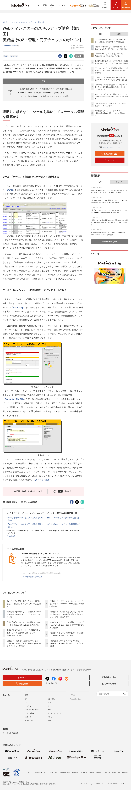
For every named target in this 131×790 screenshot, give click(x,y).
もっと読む (11, 535)
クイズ (50, 706)
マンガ (50, 702)
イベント (61, 5)
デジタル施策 (29, 713)
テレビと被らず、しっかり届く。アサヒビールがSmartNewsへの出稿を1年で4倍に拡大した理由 (67, 625)
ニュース (35, 5)
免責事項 (75, 772)
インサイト (29, 706)
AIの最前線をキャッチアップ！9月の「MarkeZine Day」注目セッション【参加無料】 (66, 643)
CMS (5, 56)
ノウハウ (14, 56)
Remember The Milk (14, 399)
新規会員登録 (110, 154)
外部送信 (125, 772)
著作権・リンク (40, 772)
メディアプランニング (55, 713)
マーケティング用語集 (10, 733)
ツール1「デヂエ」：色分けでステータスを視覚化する (42, 92)
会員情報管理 (65, 772)
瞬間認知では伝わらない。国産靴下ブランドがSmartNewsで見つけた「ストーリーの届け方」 (24, 614)
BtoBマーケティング (32, 709)
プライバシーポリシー (112, 772)
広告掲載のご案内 (109, 677)
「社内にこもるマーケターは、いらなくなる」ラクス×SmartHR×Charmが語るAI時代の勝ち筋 (67, 604)
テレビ (50, 717)
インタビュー (52, 699)
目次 (43, 81)
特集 (52, 5)
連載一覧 (28, 717)
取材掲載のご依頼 (109, 683)
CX (26, 702)
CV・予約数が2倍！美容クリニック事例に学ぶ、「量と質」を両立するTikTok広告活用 (24, 604)
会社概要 (84, 772)
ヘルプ (30, 772)
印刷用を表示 (11, 502)
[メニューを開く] (5, 5)
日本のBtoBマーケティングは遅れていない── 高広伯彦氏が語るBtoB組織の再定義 (24, 623)
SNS (49, 720)
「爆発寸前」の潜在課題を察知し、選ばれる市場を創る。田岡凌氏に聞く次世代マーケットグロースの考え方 (67, 614)
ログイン (111, 160)
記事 (45, 5)
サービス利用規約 (96, 772)
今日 (100, 34)
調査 (49, 709)
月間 (119, 34)
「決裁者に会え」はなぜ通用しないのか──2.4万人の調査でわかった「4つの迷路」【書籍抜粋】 (109, 201)
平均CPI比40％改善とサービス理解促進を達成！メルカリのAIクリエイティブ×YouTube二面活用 (23, 633)
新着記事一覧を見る (110, 241)
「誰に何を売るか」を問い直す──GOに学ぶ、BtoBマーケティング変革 (67, 634)
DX (26, 699)
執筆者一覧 (29, 720)
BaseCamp (18, 307)
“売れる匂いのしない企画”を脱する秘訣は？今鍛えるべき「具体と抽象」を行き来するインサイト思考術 (24, 643)
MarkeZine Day (75, 699)
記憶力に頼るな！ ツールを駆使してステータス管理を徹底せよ (46, 88)
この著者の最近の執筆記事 (31, 576)
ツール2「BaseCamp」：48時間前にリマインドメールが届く (45, 96)
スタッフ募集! (53, 772)
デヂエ (10, 189)
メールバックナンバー (111, 147)
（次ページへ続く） (42, 479)
